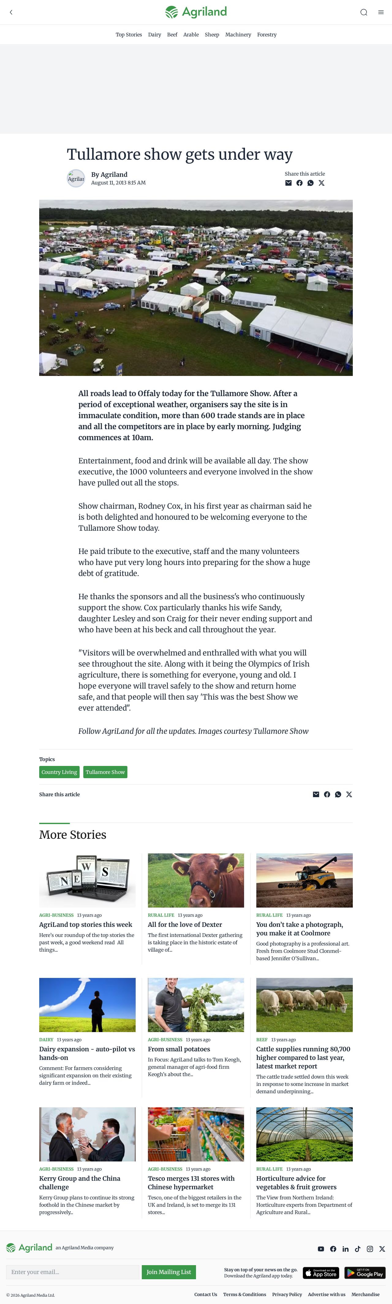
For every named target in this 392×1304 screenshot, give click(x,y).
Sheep (212, 35)
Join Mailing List (169, 1272)
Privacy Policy (287, 1294)
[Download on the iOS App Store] (321, 1273)
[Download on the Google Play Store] (365, 1273)
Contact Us (205, 1294)
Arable (191, 35)
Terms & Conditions (244, 1294)
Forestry (267, 35)
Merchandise (366, 1294)
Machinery (238, 35)
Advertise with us (326, 1294)
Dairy (154, 35)
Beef (172, 35)
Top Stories (129, 35)
